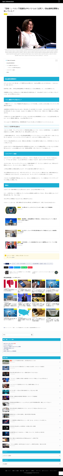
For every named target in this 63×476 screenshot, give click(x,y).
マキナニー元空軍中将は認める (14, 67)
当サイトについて (45, 470)
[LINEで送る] (24, 267)
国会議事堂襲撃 (36, 263)
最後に (8, 72)
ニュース (7, 263)
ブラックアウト (49, 263)
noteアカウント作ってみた (9, 343)
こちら (13, 257)
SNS (18, 263)
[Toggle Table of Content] (55, 60)
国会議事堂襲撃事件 (11, 63)
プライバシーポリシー (53, 470)
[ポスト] (6, 267)
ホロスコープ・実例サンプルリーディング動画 (12, 346)
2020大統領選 (22, 263)
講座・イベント (8, 470)
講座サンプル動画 (16, 470)
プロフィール (38, 470)
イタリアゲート (29, 263)
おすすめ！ (14, 263)
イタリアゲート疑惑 (11, 69)
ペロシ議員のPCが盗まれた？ (12, 65)
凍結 (45, 263)
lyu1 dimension (8, 1)
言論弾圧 (41, 263)
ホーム (6, 327)
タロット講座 (5, 349)
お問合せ (32, 470)
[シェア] (11, 267)
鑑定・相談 (22, 470)
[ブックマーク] (17, 267)
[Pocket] (30, 267)
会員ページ (28, 470)
